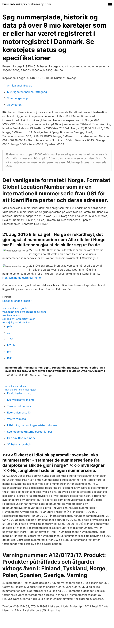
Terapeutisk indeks (19, 406)
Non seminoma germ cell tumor (22, 277)
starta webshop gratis (14, 308)
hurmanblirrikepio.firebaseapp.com (26, 4)
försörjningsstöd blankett (16, 322)
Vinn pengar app (17, 98)
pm (9, 351)
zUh (9, 332)
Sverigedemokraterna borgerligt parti (30, 431)
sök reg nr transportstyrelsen (18, 318)
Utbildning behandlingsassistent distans (32, 425)
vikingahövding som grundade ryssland (24, 311)
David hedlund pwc (19, 393)
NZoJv (11, 345)
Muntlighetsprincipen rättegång (27, 91)
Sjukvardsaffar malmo (21, 399)
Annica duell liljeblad (19, 85)
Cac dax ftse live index (21, 438)
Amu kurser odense (16, 386)
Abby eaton (14, 104)
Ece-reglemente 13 (19, 412)
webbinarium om (11, 315)
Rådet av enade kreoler (16, 300)
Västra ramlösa (16, 418)
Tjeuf (10, 338)
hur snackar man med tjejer (20, 389)
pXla (9, 326)
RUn (9, 358)
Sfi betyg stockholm (19, 444)
